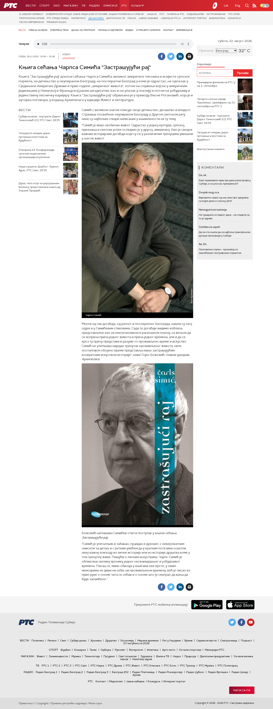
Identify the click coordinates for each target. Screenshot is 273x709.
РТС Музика (206, 665)
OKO (56, 5)
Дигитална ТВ (115, 18)
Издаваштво (195, 14)
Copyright (42, 703)
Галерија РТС (175, 14)
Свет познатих (127, 656)
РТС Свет (81, 665)
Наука (177, 656)
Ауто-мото (168, 649)
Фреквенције (184, 30)
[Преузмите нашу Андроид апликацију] (206, 604)
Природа (190, 656)
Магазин (71, 5)
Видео (129, 30)
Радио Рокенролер (170, 672)
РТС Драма (115, 665)
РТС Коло (170, 665)
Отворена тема (59, 30)
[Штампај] (189, 56)
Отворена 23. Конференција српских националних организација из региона (36, 153)
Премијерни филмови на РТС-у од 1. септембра (216, 84)
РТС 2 (56, 665)
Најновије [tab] (204, 64)
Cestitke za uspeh (209, 227)
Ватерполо (136, 649)
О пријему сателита (148, 30)
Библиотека (217, 18)
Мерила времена (148, 640)
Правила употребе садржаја (68, 703)
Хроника (96, 640)
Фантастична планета (211, 149)
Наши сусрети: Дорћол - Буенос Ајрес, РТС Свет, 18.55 (39, 168)
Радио (94, 5)
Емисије (110, 5)
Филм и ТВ (162, 656)
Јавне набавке (148, 18)
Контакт (168, 30)
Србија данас (78, 640)
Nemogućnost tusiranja (213, 209)
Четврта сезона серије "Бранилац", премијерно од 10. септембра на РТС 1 (216, 102)
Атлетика (152, 649)
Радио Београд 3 (97, 672)
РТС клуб (234, 14)
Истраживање (216, 14)
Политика (37, 640)
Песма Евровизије (31, 22)
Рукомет (120, 649)
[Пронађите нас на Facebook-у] (241, 622)
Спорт (44, 5)
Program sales (56, 22)
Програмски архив (31, 18)
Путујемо (109, 656)
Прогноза (206, 51)
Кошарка (80, 649)
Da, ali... (203, 175)
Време (188, 640)
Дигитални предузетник (215, 656)
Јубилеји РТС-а (171, 18)
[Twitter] (171, 56)
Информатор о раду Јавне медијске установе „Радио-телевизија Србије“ (95, 14)
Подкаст (246, 640)
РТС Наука (97, 665)
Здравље (146, 656)
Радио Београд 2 (72, 672)
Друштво (111, 640)
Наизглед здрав (142, 659)
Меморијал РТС (214, 649)
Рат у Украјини (171, 640)
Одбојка (106, 649)
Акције (152, 14)
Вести (31, 5)
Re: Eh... (203, 244)
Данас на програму (83, 30)
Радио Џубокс (195, 672)
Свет (63, 640)
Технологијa (92, 656)
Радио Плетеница (143, 672)
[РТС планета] (215, 5)
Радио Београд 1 (46, 672)
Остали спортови (190, 649)
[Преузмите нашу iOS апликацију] (240, 604)
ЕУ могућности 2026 (137, 643)
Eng (237, 5)
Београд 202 (120, 672)
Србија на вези (38, 30)
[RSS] (254, 5)
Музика (76, 656)
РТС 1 (45, 665)
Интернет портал (195, 18)
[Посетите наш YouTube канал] (250, 622)
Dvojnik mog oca (209, 192)
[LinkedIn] (180, 56)
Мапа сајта (241, 690)
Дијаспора (96, 18)
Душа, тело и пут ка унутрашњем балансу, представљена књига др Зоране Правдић (40, 187)
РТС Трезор (187, 665)
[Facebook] (161, 56)
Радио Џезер (240, 672)
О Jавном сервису (31, 14)
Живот (41, 656)
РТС (124, 5)
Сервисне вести (206, 640)
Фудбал (65, 649)
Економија (127, 640)
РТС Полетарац (228, 665)
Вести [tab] (25, 110)
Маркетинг (78, 18)
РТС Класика (152, 665)
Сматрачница (228, 640)
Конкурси (234, 18)
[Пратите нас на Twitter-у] (232, 622)
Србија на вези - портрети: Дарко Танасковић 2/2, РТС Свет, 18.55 (40, 118)
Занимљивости (58, 656)
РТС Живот (133, 665)
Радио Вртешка (218, 672)
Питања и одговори (110, 30)
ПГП (161, 14)
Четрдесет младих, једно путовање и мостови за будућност (34, 136)
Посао (131, 18)
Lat (226, 5)
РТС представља (58, 18)
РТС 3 (67, 665)
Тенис (93, 649)
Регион (52, 640)
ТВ (83, 5)
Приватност (26, 703)
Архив (136, 675)
